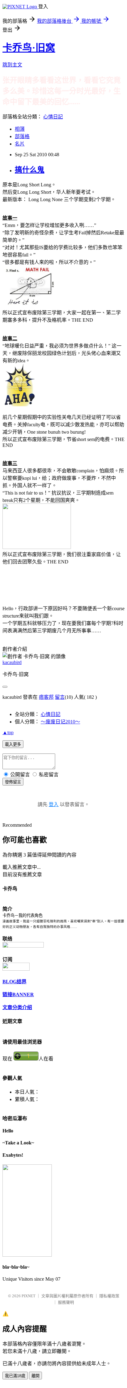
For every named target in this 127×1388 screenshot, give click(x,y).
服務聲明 (66, 1302)
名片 (20, 143)
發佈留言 (13, 782)
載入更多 (13, 744)
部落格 (22, 136)
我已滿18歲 (15, 1376)
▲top (8, 732)
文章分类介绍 (17, 1007)
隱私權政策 (109, 1296)
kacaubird (12, 662)
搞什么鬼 (29, 170)
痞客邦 (46, 697)
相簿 (20, 129)
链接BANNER (18, 994)
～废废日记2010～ (60, 721)
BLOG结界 (14, 981)
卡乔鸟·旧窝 (28, 47)
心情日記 (53, 116)
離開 (35, 1376)
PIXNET (28, 1296)
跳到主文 (12, 64)
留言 (60, 697)
